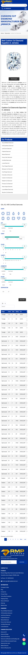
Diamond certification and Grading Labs (10, 638)
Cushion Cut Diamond (7, 177)
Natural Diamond (6, 154)
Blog (2, 589)
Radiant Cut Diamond (7, 180)
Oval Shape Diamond (7, 172)
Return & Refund (5, 600)
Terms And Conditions (6, 596)
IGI (8, 291)
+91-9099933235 (7, 8)
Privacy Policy (4, 594)
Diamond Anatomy (5, 636)
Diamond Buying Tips (6, 647)
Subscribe (21, 562)
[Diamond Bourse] (6, 2)
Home (2, 33)
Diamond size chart (5, 643)
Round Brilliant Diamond (7, 142)
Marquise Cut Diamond (7, 169)
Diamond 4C (4, 632)
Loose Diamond (5, 163)
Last (25, 539)
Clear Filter (22, 299)
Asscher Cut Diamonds (7, 192)
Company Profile (5, 587)
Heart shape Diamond (7, 186)
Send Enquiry (14, 79)
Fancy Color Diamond (7, 157)
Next (21, 539)
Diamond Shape (4, 634)
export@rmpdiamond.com (11, 581)
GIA (3, 291)
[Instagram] (24, 639)
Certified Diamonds (6, 160)
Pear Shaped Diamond (7, 166)
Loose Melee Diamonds (7, 189)
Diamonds (7, 33)
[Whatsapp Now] (24, 643)
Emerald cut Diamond (7, 175)
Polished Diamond (6, 151)
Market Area (4, 605)
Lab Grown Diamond (6, 148)
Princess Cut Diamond (7, 183)
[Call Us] (24, 635)
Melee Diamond (4, 645)
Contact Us (3, 591)
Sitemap (3, 603)
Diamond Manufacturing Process (8, 641)
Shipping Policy (4, 598)
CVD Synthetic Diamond (7, 145)
